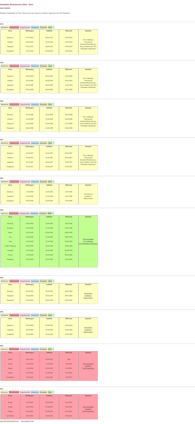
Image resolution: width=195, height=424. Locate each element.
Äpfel (50, 27)
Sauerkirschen (25, 27)
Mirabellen (43, 27)
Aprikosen (4, 213)
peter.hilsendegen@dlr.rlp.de (9, 421)
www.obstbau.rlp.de (27, 421)
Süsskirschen (14, 27)
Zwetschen (35, 27)
